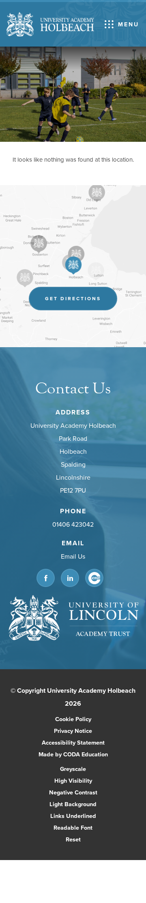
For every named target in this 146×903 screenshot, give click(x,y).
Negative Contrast (73, 792)
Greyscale (73, 768)
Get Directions (81, 302)
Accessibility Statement (73, 742)
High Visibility (73, 780)
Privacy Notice (73, 730)
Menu (128, 24)
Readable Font (73, 827)
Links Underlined (73, 815)
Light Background (73, 804)
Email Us (73, 556)
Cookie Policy (73, 719)
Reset (73, 839)
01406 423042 (73, 524)
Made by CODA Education (82, 754)
